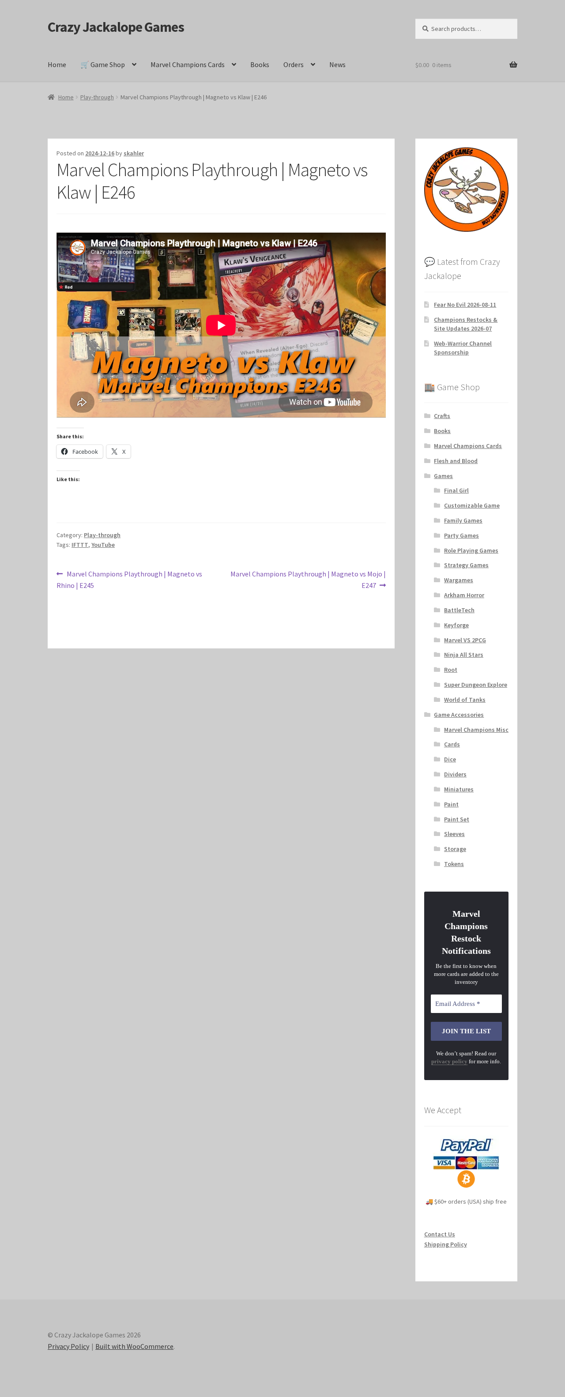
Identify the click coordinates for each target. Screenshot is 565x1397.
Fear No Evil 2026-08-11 (465, 305)
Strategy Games (466, 565)
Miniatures (459, 789)
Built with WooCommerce (134, 1346)
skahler (134, 153)
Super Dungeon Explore (475, 685)
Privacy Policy (68, 1346)
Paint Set (456, 819)
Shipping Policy (445, 1244)
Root (450, 670)
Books (259, 64)
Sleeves (454, 834)
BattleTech (459, 610)
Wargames (458, 580)
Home (57, 64)
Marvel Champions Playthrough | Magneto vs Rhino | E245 (129, 579)
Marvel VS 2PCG (465, 640)
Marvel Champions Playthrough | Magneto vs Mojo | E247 (308, 579)
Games (443, 476)
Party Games (461, 535)
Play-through (97, 97)
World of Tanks (465, 700)
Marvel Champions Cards (188, 64)
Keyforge (456, 625)
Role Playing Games (471, 550)
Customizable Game (472, 505)
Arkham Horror (464, 595)
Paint (451, 804)
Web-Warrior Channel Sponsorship (463, 347)
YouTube (103, 545)
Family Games (463, 520)
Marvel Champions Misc (476, 730)
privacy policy (449, 1061)
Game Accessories (459, 715)
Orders (293, 64)
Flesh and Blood (456, 461)
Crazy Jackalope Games (116, 27)
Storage (455, 849)
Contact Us (439, 1234)
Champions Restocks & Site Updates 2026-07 (465, 324)
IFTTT (80, 545)
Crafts (442, 416)
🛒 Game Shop (102, 64)
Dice (450, 759)
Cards (452, 744)
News (337, 64)
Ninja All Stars (463, 655)
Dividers (455, 774)
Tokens (454, 864)
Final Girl (456, 490)
